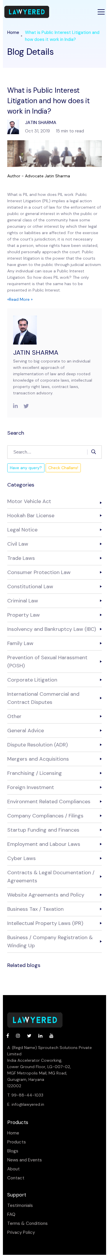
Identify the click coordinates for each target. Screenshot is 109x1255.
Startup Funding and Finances (43, 829)
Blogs (12, 1151)
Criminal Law (22, 600)
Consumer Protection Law (39, 572)
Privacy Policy (21, 1232)
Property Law (23, 614)
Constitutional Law (30, 586)
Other (14, 716)
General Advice (25, 730)
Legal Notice (22, 529)
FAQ (11, 1214)
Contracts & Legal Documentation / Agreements (50, 876)
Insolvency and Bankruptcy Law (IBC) (51, 629)
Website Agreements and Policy (45, 894)
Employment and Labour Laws (43, 844)
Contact (15, 1178)
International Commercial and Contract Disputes (43, 698)
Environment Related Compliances (48, 801)
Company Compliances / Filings (45, 815)
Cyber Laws (21, 858)
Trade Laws (21, 558)
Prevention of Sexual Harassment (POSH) (47, 661)
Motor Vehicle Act (29, 501)
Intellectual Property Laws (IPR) (45, 923)
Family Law (20, 643)
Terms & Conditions (27, 1223)
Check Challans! (63, 467)
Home (13, 32)
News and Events (24, 1160)
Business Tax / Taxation (35, 909)
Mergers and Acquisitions (38, 758)
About (13, 1169)
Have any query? (26, 467)
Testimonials (20, 1205)
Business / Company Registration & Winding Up (50, 941)
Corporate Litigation (32, 679)
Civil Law (17, 543)
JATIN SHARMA (35, 352)
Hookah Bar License (30, 515)
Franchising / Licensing (34, 773)
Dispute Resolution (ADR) (37, 744)
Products (16, 1142)
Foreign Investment (30, 787)
